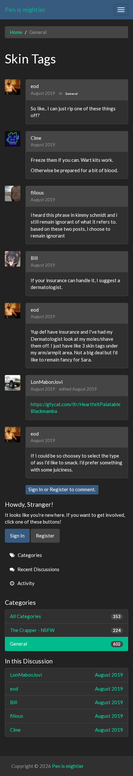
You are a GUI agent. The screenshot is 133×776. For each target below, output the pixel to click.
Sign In (35, 489)
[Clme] (15, 139)
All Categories (65, 616)
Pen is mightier (25, 9)
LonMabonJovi (47, 382)
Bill (34, 258)
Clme (36, 138)
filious (37, 192)
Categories (29, 555)
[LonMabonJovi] (15, 383)
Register (59, 489)
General (71, 93)
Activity (25, 583)
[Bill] (15, 259)
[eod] (15, 87)
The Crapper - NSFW (65, 630)
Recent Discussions (37, 569)
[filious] (15, 193)
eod (35, 86)
